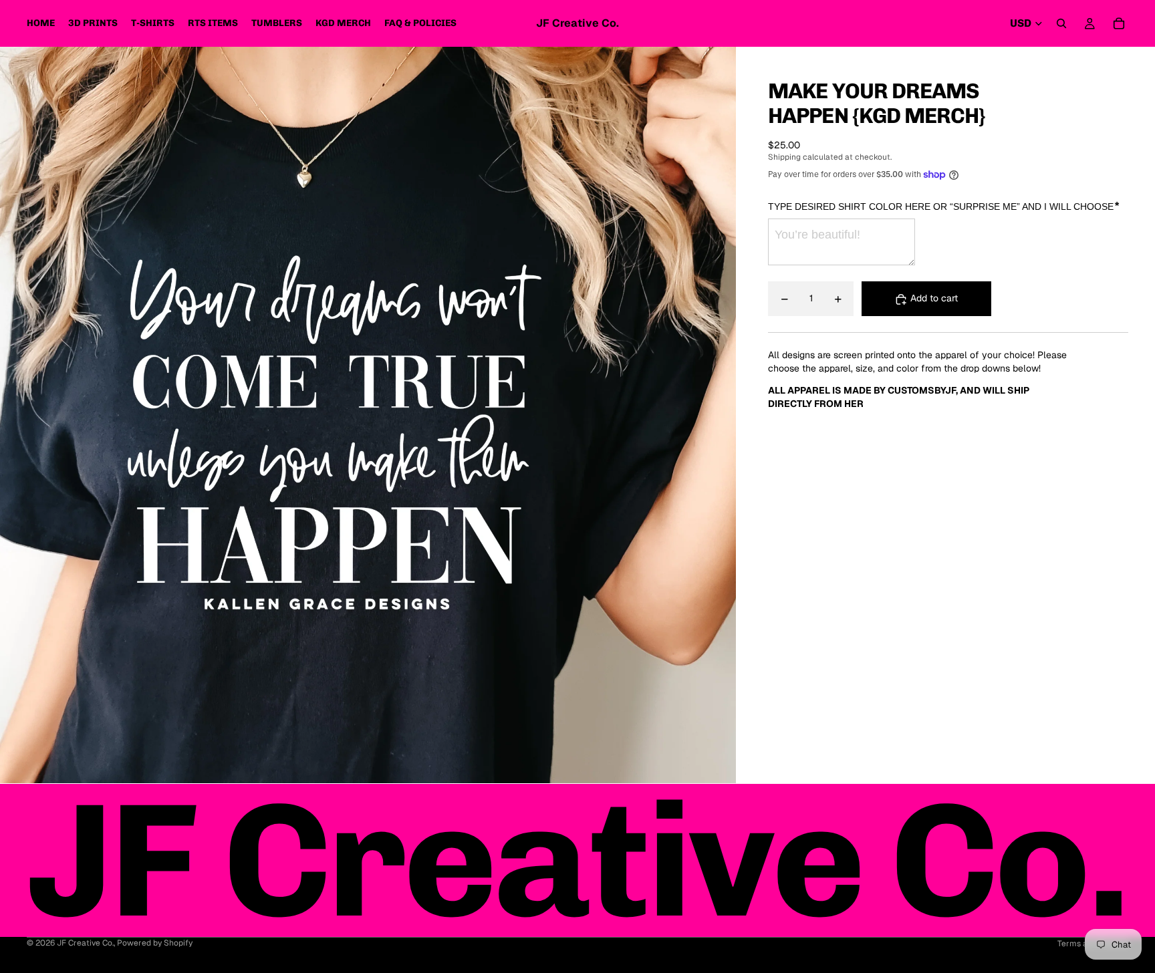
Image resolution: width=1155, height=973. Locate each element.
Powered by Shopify (154, 943)
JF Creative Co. (85, 943)
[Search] (1061, 23)
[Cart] (1119, 23)
